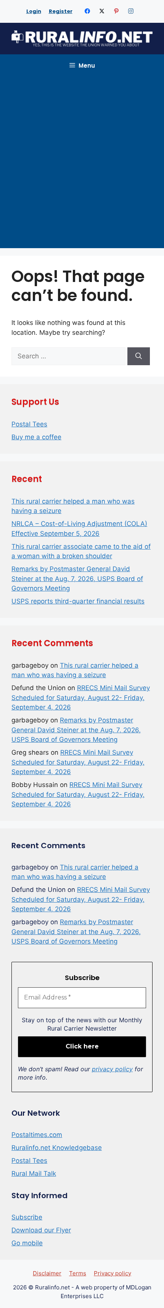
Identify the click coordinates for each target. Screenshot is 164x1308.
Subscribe (26, 1217)
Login (33, 11)
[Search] (138, 356)
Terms (77, 1273)
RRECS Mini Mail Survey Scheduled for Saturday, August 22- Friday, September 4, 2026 (80, 697)
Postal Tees (29, 424)
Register (60, 11)
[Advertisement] (82, 162)
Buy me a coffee (36, 437)
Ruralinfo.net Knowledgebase (56, 1147)
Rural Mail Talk (33, 1173)
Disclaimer (47, 1273)
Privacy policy (112, 1273)
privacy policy (112, 1069)
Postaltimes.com (36, 1135)
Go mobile (27, 1243)
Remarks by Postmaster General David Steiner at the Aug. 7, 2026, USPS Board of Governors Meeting (77, 578)
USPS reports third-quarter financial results (78, 601)
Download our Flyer (41, 1230)
